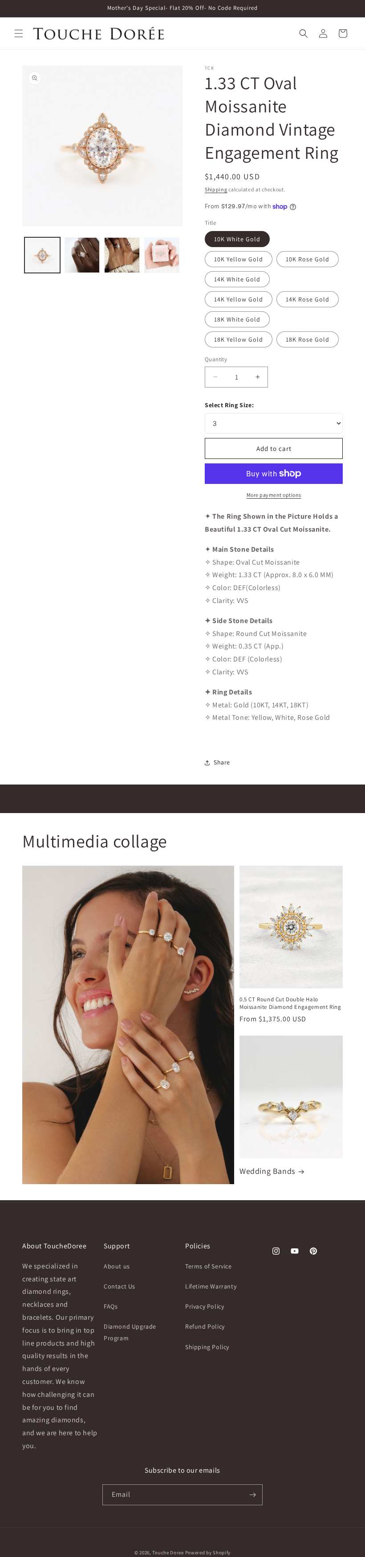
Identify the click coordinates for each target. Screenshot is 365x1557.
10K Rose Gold (307, 259)
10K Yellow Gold (238, 259)
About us (117, 1266)
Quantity (216, 359)
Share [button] (222, 762)
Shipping (216, 189)
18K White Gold (237, 319)
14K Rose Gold (307, 299)
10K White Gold (237, 239)
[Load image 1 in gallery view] (42, 255)
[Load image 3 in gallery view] (122, 255)
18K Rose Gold (307, 339)
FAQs (111, 1306)
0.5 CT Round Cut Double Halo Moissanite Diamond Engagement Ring (290, 1003)
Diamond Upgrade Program (130, 1332)
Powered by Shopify (208, 1552)
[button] (18, 33)
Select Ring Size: (229, 405)
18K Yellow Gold (238, 339)
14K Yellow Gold (238, 299)
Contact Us (119, 1286)
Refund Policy (205, 1326)
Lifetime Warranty (210, 1286)
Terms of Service (208, 1266)
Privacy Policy (204, 1306)
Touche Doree (167, 1552)
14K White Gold (237, 279)
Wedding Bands (267, 1171)
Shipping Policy (207, 1347)
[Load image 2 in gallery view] (82, 255)
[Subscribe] (252, 1494)
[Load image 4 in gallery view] (162, 255)
